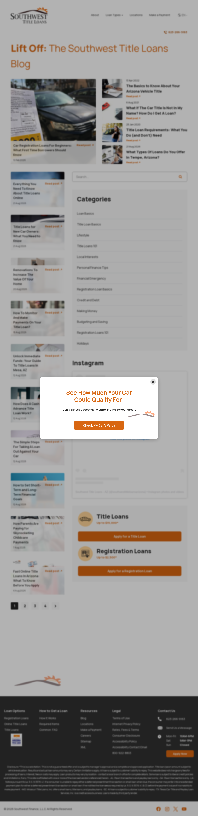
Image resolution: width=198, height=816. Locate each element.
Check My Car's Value (99, 425)
